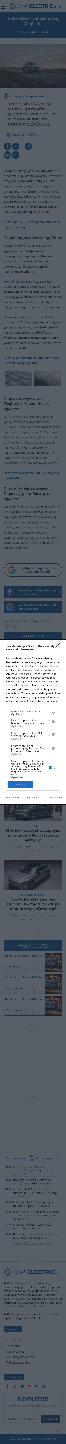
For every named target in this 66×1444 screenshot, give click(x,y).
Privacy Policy (54, 797)
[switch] (52, 721)
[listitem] (33, 712)
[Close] (58, 646)
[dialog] (33, 722)
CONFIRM (20, 784)
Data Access (33, 797)
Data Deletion (12, 797)
